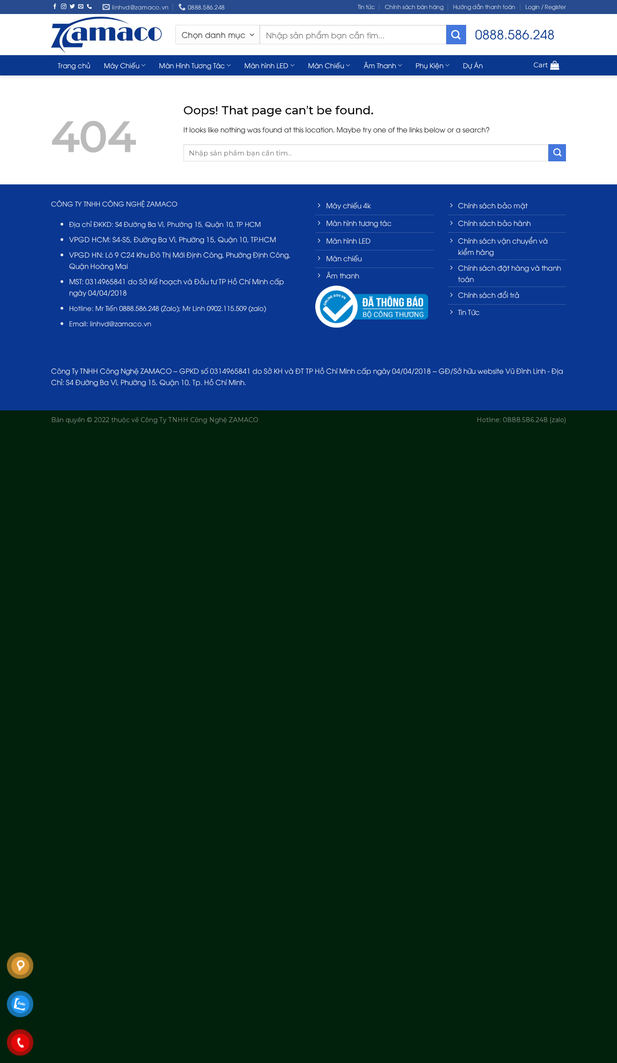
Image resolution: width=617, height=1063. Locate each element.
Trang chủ (74, 65)
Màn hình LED (266, 65)
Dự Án (473, 65)
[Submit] (456, 35)
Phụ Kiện (430, 65)
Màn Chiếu (326, 65)
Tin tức (366, 6)
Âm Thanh (380, 65)
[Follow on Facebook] (55, 6)
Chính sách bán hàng (414, 6)
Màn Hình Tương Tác (192, 65)
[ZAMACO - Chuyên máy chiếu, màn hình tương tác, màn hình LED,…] (106, 34)
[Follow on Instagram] (63, 6)
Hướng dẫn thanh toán (484, 6)
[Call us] (89, 6)
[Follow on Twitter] (72, 6)
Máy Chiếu (122, 65)
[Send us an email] (81, 6)
